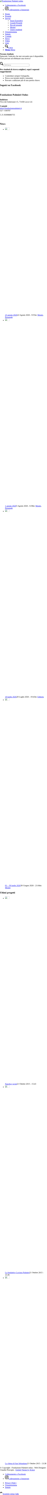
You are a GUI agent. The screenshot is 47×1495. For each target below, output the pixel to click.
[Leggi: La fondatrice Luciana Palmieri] (7, 1087)
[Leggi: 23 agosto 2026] (7, 129)
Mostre (40, 315)
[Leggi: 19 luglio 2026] (7, 511)
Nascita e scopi (11, 1084)
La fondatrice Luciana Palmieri (17, 1273)
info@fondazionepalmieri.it (11, 108)
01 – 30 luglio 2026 (13, 885)
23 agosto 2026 (11, 315)
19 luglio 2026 (11, 697)
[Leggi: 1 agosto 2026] (7, 320)
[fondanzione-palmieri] (11, 1)
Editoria (40, 697)
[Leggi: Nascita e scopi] (7, 898)
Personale (9, 317)
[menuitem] (26, 14)
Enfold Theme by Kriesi (25, 1470)
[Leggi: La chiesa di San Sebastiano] (7, 1278)
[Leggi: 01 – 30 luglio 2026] (7, 700)
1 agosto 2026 (10, 506)
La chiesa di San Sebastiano (16, 1463)
